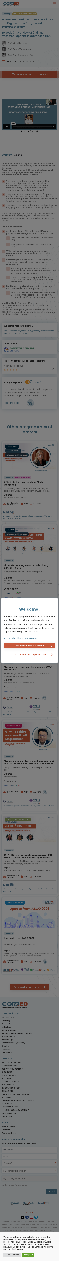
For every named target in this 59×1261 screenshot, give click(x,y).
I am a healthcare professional (29, 645)
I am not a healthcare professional (29, 654)
